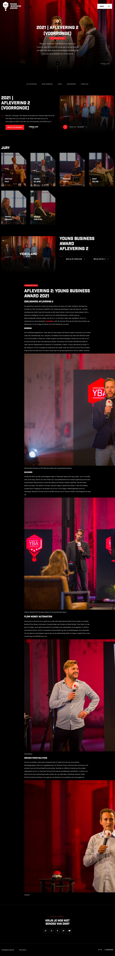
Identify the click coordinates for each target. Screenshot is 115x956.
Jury (60, 84)
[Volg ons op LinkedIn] (63, 930)
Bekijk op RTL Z (99, 259)
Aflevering (32, 84)
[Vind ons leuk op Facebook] (57, 930)
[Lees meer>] (57, 63)
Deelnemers (47, 84)
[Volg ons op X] (51, 930)
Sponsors (71, 84)
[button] (73, 127)
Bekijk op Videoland (74, 259)
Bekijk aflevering (15, 127)
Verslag (84, 84)
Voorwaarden (8, 950)
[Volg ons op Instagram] (45, 930)
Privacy (23, 950)
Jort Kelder (49, 321)
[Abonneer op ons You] (69, 930)
